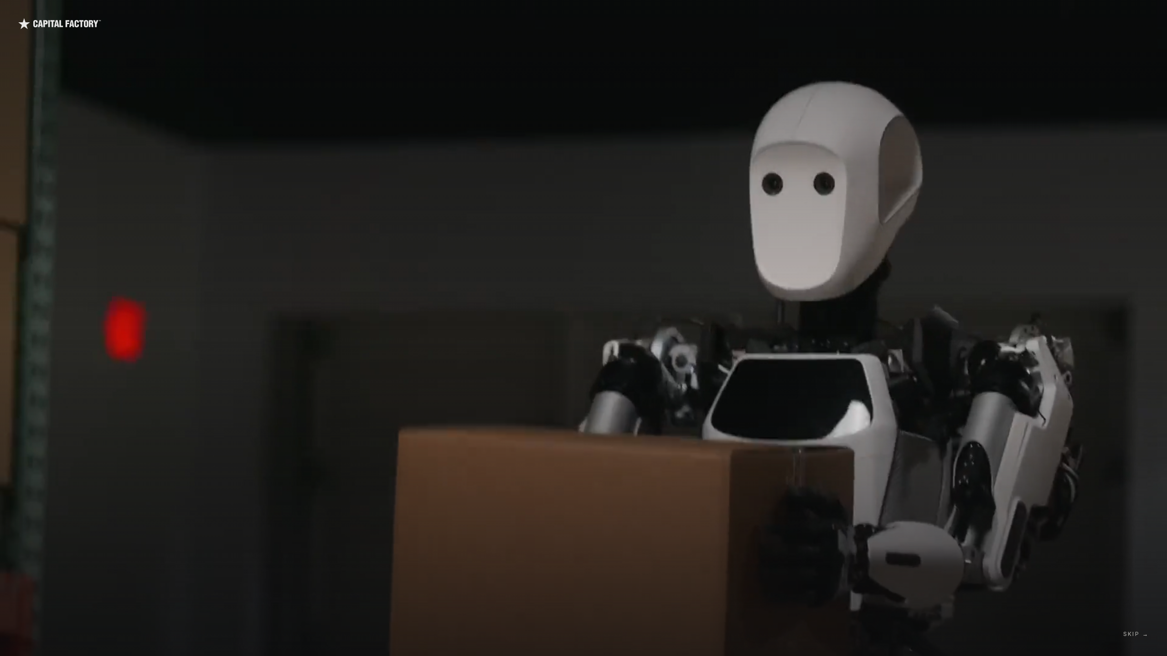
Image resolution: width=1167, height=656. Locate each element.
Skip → (1136, 633)
